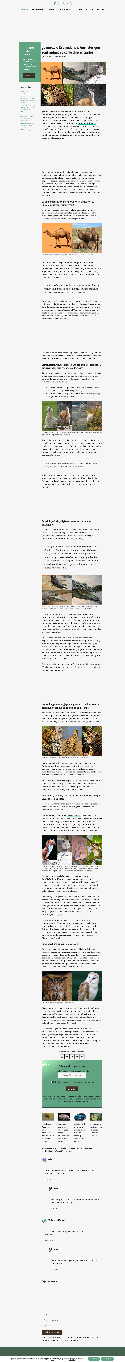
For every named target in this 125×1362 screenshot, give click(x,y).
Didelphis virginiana (76, 888)
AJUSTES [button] (72, 1360)
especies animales (87, 123)
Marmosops (47, 938)
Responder (49, 1179)
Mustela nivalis (74, 815)
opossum (73, 929)
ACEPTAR (94, 1359)
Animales (25, 9)
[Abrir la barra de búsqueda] (87, 9)
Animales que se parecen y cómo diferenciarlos (27, 118)
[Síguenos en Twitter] (98, 9)
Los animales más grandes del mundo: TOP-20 (27, 125)
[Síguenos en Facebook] (92, 9)
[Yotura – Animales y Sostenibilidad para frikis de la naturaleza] (62, 3)
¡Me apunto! (29, 75)
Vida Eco (52, 9)
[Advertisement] (62, 27)
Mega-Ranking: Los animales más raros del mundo (28, 94)
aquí (52, 1360)
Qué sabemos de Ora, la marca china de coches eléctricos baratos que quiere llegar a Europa (80, 1133)
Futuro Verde (65, 9)
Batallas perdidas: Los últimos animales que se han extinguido (28, 107)
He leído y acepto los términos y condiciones (73, 1082)
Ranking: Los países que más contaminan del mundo (28, 101)
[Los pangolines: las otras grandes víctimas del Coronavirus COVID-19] (96, 1119)
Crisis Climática (38, 9)
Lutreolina (82, 905)
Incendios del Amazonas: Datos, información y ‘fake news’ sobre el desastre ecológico (48, 1133)
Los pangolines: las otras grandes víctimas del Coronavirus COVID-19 (96, 1130)
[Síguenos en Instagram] (103, 9)
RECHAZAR (107, 1359)
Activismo (78, 9)
